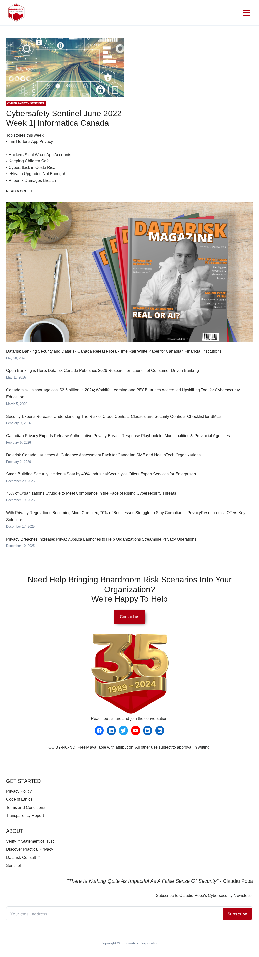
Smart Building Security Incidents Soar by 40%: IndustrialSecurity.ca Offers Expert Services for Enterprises (101, 474)
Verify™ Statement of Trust (30, 841)
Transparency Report (25, 815)
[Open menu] (246, 12)
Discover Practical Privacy (29, 849)
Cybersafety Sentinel (26, 103)
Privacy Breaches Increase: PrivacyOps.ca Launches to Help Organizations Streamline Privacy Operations (101, 539)
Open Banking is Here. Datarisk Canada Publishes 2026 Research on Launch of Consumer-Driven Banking (102, 370)
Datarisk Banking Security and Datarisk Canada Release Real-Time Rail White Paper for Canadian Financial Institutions (114, 351)
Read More (19, 191)
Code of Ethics (19, 799)
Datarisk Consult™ (23, 857)
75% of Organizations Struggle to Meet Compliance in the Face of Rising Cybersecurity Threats (91, 493)
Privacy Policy (19, 791)
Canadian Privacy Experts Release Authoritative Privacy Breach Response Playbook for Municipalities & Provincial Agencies (118, 436)
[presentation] (65, 67)
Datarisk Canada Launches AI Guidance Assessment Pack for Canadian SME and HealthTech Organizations (103, 455)
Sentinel (13, 865)
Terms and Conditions (25, 807)
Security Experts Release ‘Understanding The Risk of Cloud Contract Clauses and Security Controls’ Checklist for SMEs (113, 416)
